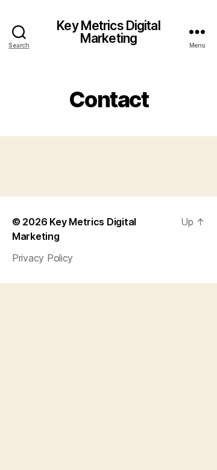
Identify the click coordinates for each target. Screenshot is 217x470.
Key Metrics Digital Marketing (108, 32)
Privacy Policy (42, 258)
